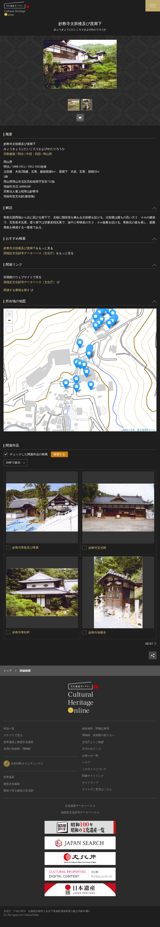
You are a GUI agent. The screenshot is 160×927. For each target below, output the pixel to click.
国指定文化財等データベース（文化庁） (30, 253)
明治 (21, 154)
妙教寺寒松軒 (21, 632)
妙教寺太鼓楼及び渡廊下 (20, 248)
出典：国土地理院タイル (142, 429)
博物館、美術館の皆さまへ (98, 735)
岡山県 (47, 154)
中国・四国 (33, 154)
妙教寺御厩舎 (97, 632)
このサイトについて (94, 769)
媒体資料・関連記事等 (95, 728)
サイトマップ (90, 782)
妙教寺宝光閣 (97, 547)
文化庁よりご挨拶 (93, 742)
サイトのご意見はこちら (97, 789)
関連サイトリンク (93, 775)
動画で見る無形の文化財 (18, 790)
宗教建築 (9, 154)
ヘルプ (86, 762)
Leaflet (124, 429)
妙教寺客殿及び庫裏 (25, 547)
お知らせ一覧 (90, 755)
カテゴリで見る (13, 735)
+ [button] (9, 314)
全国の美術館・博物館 (17, 748)
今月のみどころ (91, 748)
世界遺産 (9, 777)
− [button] (9, 320)
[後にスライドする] (150, 643)
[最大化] (9, 329)
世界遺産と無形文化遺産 (18, 742)
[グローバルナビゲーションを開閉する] (152, 5)
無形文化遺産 (12, 783)
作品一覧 (9, 728)
